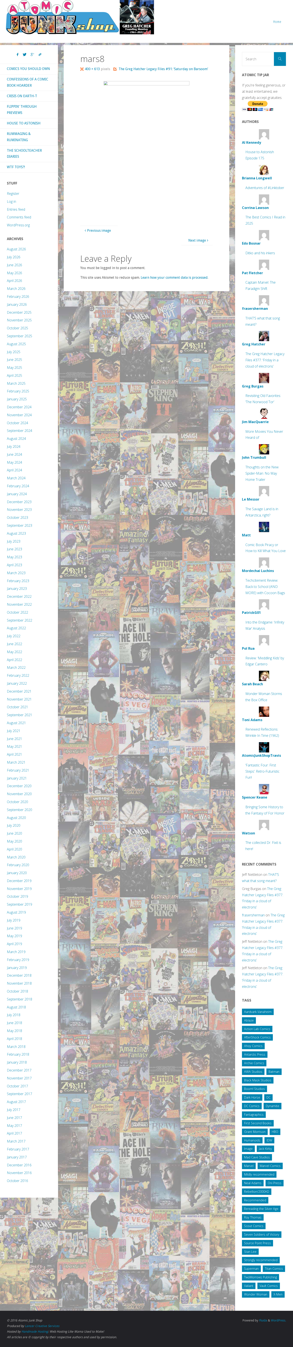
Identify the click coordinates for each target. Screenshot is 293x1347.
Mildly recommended (259, 1174)
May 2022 (14, 651)
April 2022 (14, 659)
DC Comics (252, 1106)
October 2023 (17, 517)
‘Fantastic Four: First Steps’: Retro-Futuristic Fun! (262, 771)
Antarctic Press (254, 1054)
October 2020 (17, 801)
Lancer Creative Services (42, 1326)
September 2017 (19, 1093)
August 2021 (16, 722)
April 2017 (14, 1133)
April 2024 (14, 470)
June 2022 (14, 644)
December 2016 (19, 1165)
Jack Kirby (265, 1149)
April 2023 (14, 565)
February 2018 (18, 1054)
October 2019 (17, 896)
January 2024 (17, 494)
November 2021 (19, 699)
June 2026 (14, 265)
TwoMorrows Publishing (260, 1277)
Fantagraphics (254, 1114)
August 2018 (16, 1007)
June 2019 (14, 928)
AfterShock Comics (257, 1037)
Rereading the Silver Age (261, 1209)
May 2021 (14, 746)
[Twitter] (25, 55)
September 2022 (19, 620)
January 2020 (17, 872)
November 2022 (19, 604)
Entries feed (16, 209)
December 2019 (19, 880)
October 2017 (17, 1086)
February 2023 (18, 580)
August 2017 (16, 1101)
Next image (197, 240)
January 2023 (17, 588)
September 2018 (19, 999)
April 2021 (14, 754)
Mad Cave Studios (257, 1157)
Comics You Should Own (28, 69)
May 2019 (14, 936)
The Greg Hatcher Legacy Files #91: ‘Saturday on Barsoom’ (163, 69)
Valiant (248, 1286)
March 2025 (16, 383)
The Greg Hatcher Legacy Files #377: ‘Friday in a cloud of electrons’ (264, 360)
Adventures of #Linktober (264, 187)
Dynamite (272, 1106)
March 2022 (16, 667)
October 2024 (17, 423)
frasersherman (253, 915)
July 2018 (13, 1015)
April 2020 (14, 849)
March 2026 (16, 288)
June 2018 (14, 1022)
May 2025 (14, 367)
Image (248, 1149)
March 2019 (16, 951)
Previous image (99, 231)
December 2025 (19, 312)
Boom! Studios (254, 1089)
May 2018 (14, 1030)
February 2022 (18, 675)
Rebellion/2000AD (256, 1192)
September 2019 (19, 904)
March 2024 (16, 478)
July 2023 (13, 541)
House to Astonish (24, 123)
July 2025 (13, 352)
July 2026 (13, 257)
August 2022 (16, 628)
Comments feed (19, 217)
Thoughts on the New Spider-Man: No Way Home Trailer (262, 473)
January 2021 (17, 778)
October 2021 (17, 707)
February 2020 (18, 865)
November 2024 (19, 415)
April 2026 (14, 280)
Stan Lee (250, 1252)
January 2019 (17, 967)
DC (268, 1097)
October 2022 (17, 612)
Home (277, 21)
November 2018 (19, 983)
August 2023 (16, 533)
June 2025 (14, 359)
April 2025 (14, 375)
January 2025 (17, 399)
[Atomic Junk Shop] (80, 17)
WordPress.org (18, 225)
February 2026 (18, 296)
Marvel (249, 1166)
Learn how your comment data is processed (174, 277)
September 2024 (19, 430)
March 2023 (16, 573)
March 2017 (16, 1141)
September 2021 (19, 715)
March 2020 (16, 857)
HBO (275, 1132)
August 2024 (16, 438)
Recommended (255, 1200)
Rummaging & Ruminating (19, 137)
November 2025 (19, 320)
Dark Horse (252, 1097)
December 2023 (19, 501)
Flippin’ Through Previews (22, 109)
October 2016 (17, 1180)
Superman (251, 1269)
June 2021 (14, 738)
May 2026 (14, 273)
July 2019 (13, 920)
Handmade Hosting (34, 1331)
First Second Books (258, 1123)
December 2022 (19, 596)
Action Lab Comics (257, 1029)
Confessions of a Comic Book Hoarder (27, 82)
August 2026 (16, 249)
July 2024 (13, 446)
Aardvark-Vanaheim (258, 1012)
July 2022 (13, 636)
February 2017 (18, 1149)
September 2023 (19, 525)
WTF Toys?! (16, 167)
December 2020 (19, 786)
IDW (269, 1140)
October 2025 (17, 328)
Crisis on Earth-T (22, 96)
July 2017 (13, 1109)
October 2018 (17, 991)
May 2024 (14, 462)
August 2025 (16, 344)
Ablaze (249, 1020)
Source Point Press (257, 1243)
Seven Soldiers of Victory (261, 1234)
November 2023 (19, 509)
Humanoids (252, 1140)
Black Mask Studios (257, 1080)
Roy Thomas (252, 1217)
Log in (11, 201)
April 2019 (14, 943)
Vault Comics (269, 1286)
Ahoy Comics (253, 1046)
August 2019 (16, 912)
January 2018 (17, 1062)
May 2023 (14, 557)
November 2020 (19, 794)
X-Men (277, 1294)
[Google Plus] (32, 55)
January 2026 (17, 304)
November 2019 (19, 888)
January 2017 (17, 1157)
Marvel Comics (270, 1166)
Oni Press (274, 1183)
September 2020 (19, 809)
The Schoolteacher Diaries (24, 153)
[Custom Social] (39, 55)
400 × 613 (93, 69)
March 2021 (16, 762)
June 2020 (14, 833)
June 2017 (14, 1117)
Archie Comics (254, 1063)
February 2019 (18, 959)
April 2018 (14, 1038)
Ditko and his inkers (260, 253)
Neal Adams (252, 1183)
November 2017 (19, 1078)
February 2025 (18, 391)
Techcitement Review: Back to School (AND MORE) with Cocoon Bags (265, 586)
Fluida (262, 1320)
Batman (274, 1072)
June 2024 (14, 454)
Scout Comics (253, 1226)
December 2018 (19, 975)
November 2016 (19, 1172)
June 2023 (14, 549)
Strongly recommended (261, 1260)
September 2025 (19, 336)
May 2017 (14, 1125)
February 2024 (18, 486)
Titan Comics (274, 1269)
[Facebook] (18, 55)
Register (13, 193)
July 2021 (13, 730)
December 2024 (19, 407)
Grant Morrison (255, 1132)
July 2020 (13, 825)
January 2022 (17, 683)
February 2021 (18, 770)
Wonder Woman (255, 1294)
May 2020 (14, 841)
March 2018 (16, 1046)
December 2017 (19, 1070)
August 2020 (16, 817)
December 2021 (19, 691)
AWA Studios (253, 1072)
